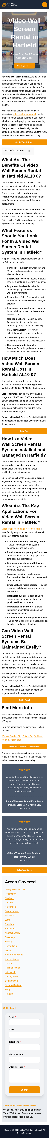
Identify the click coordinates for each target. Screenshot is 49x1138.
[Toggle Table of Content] (28, 151)
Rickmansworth (12, 968)
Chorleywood (11, 976)
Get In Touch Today (24, 142)
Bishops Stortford (13, 985)
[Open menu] (44, 4)
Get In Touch (24, 700)
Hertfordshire (11, 946)
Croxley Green (12, 959)
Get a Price (24, 431)
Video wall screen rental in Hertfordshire (21, 529)
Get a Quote (22, 66)
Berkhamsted (11, 981)
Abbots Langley (12, 933)
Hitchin (8, 963)
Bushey (8, 941)
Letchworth (10, 972)
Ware (7, 920)
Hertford (5, 740)
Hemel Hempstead (14, 955)
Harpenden (15, 740)
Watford (8, 950)
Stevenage (10, 937)
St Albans (38, 736)
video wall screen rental (24, 114)
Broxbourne (10, 915)
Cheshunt (9, 924)
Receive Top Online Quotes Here (24, 747)
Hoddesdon (10, 928)
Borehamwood (12, 911)
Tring (7, 989)
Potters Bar (27, 736)
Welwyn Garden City (11, 736)
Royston (9, 994)
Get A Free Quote (24, 870)
